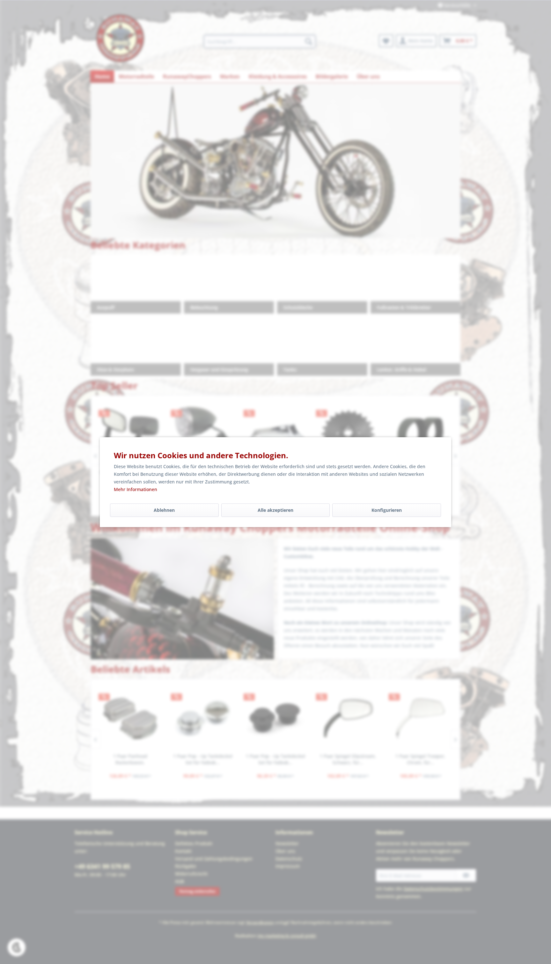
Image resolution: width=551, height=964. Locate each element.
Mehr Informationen (135, 489)
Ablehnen (164, 510)
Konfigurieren (386, 510)
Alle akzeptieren (275, 510)
